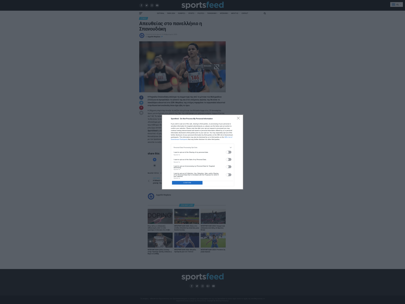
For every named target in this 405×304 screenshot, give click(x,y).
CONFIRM (187, 182)
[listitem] (202, 147)
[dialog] (202, 152)
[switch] (228, 152)
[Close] (239, 119)
